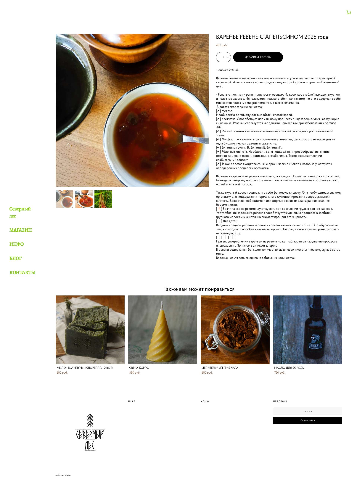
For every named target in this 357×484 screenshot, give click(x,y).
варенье (67, 30)
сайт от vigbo (63, 475)
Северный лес (20, 212)
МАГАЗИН (20, 230)
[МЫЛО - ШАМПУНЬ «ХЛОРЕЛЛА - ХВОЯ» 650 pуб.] (90, 329)
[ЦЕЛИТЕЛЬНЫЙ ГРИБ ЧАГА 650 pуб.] (235, 329)
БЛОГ (15, 258)
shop (58, 30)
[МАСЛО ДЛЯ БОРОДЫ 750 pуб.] (307, 329)
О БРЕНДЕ (207, 415)
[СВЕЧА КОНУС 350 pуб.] (162, 329)
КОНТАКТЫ (22, 272)
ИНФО (16, 244)
